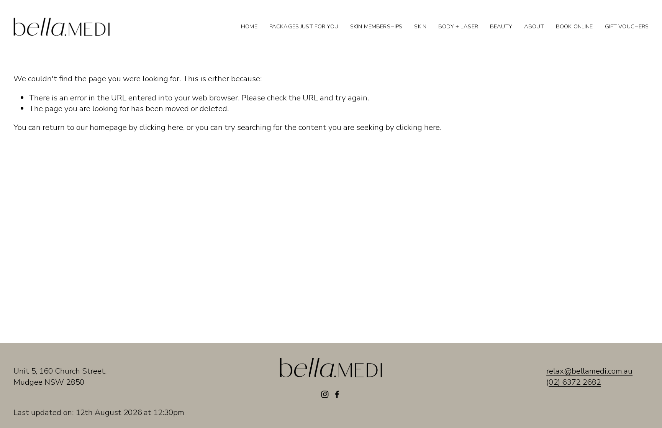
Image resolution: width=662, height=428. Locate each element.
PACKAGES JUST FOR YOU (303, 26)
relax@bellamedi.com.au (589, 371)
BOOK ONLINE (574, 26)
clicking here (161, 127)
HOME (249, 26)
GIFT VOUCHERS (627, 26)
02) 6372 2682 (575, 382)
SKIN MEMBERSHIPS (376, 26)
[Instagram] (325, 394)
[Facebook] (337, 394)
